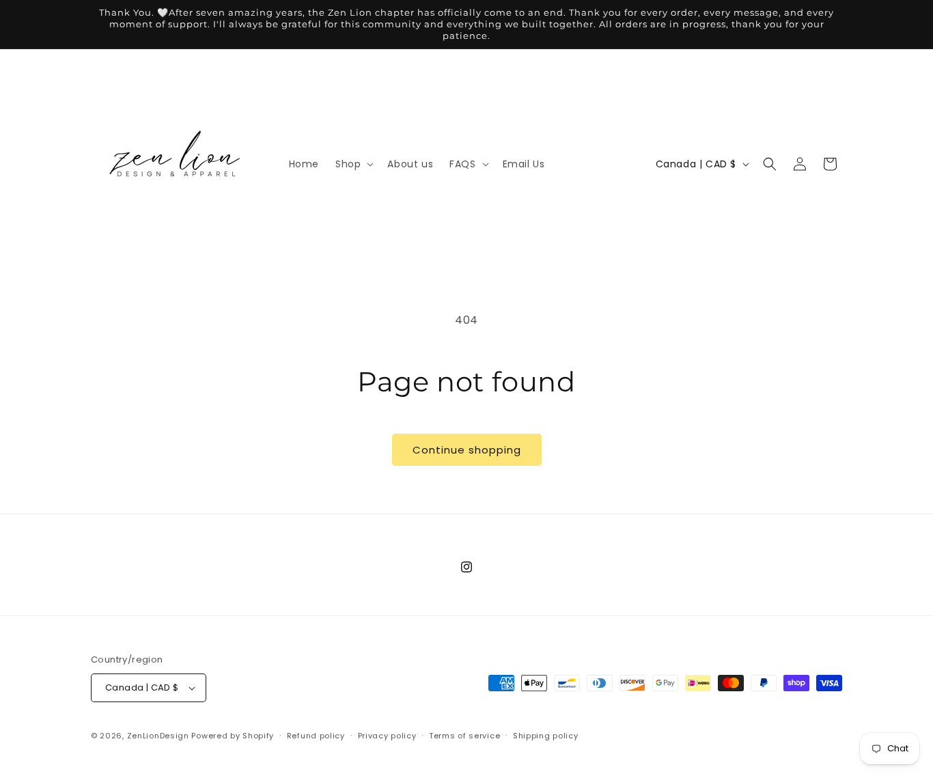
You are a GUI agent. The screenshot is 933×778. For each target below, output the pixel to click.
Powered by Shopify (232, 735)
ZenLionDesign (158, 735)
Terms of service (464, 735)
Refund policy (316, 735)
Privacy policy (387, 735)
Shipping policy (546, 735)
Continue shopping (467, 450)
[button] (353, 164)
